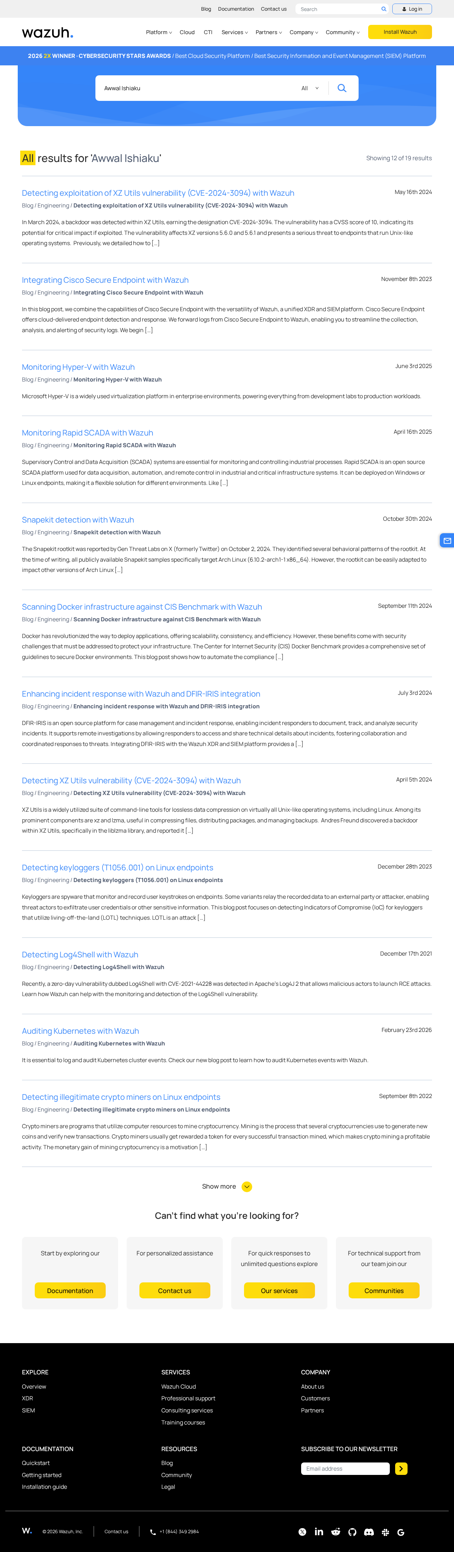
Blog (206, 8)
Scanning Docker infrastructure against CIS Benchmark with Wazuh (142, 606)
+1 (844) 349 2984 (179, 1531)
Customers (315, 1398)
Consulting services (187, 1410)
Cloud (187, 32)
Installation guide (44, 1487)
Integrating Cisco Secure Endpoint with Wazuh (105, 280)
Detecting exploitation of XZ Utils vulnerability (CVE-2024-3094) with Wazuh (158, 193)
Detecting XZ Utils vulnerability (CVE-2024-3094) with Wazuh (131, 780)
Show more (220, 1186)
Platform (157, 32)
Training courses (183, 1422)
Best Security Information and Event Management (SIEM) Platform (340, 56)
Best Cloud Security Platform (212, 56)
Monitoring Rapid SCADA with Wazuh (87, 432)
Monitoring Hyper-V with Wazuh (78, 367)
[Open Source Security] (32, 1530)
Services (233, 32)
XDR (27, 1398)
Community (341, 32)
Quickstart (36, 1463)
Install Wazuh (400, 32)
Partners (267, 32)
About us (312, 1386)
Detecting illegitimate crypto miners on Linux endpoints (121, 1097)
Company (302, 32)
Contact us (274, 8)
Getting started (41, 1475)
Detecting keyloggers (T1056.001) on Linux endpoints (118, 867)
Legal (168, 1487)
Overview (34, 1386)
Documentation (236, 8)
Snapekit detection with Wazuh (78, 519)
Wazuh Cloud (178, 1386)
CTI (208, 32)
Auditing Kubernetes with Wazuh (80, 1031)
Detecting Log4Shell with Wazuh (80, 954)
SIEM (28, 1410)
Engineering (53, 205)
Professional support (188, 1398)
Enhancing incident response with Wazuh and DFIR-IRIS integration (141, 693)
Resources (179, 1449)
